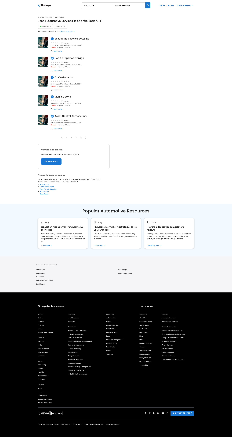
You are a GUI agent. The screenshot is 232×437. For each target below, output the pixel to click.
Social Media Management (77, 374)
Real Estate (110, 347)
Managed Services (169, 318)
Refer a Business (168, 356)
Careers (142, 347)
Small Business (73, 318)
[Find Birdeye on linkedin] (154, 413)
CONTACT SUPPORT (182, 413)
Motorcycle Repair (47, 187)
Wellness (109, 354)
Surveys (41, 368)
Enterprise (71, 321)
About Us (142, 318)
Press (141, 340)
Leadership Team (145, 321)
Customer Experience (76, 370)
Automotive (58, 51)
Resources (143, 332)
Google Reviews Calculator (172, 330)
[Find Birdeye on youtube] (163, 413)
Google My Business (75, 359)
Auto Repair (44, 184)
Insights (41, 372)
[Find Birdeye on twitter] (150, 413)
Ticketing (41, 379)
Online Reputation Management (80, 341)
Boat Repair (44, 194)
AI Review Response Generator (173, 334)
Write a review (167, 5)
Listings (40, 318)
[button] (61, 137)
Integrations (42, 395)
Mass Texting (43, 352)
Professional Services (170, 321)
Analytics (41, 392)
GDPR (75, 424)
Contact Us (143, 365)
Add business (51, 161)
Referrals (41, 325)
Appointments (43, 349)
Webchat (41, 341)
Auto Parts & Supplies (48, 189)
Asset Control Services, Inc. (71, 116)
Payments (41, 356)
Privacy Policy (59, 424)
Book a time (143, 329)
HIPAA (80, 424)
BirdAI (40, 388)
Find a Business (168, 345)
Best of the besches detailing (72, 38)
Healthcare (110, 329)
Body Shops (44, 191)
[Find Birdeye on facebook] (145, 413)
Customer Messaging (76, 345)
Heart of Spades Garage (69, 58)
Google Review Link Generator (173, 338)
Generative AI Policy (97, 424)
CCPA (86, 424)
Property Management (114, 340)
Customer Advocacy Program (173, 359)
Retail (108, 351)
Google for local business (77, 330)
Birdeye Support (168, 352)
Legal (108, 336)
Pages (40, 329)
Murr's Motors (63, 96)
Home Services (111, 332)
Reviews (41, 321)
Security (68, 424)
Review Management (75, 334)
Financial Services (112, 325)
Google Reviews (74, 356)
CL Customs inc (64, 77)
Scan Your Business (169, 341)
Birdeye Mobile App (45, 403)
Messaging (42, 365)
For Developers (167, 349)
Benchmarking (43, 376)
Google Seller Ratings (46, 332)
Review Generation (75, 338)
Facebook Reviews (74, 363)
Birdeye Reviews (145, 354)
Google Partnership (45, 399)
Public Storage (111, 343)
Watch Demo (144, 325)
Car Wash (40, 277)
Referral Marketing (74, 349)
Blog (141, 336)
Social (40, 345)
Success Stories (145, 351)
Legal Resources (145, 361)
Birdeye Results (145, 358)
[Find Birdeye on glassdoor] (167, 413)
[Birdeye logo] (45, 5)
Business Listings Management (79, 367)
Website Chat (73, 352)
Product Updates (145, 343)
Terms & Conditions (45, 424)
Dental (108, 321)
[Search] (147, 5)
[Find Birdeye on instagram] (158, 413)
